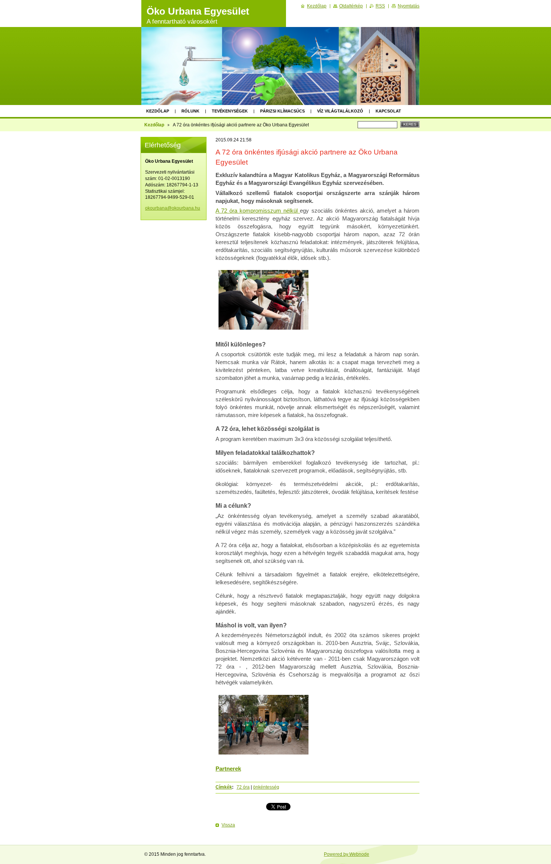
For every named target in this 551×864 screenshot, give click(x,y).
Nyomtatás (408, 6)
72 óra (243, 787)
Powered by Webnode (346, 854)
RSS (380, 6)
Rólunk (190, 111)
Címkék (224, 787)
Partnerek (228, 768)
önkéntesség (266, 787)
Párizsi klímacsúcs (282, 111)
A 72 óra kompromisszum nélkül (258, 210)
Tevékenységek (230, 111)
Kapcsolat (388, 111)
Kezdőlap (157, 111)
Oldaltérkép (351, 6)
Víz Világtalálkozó (340, 111)
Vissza (228, 825)
